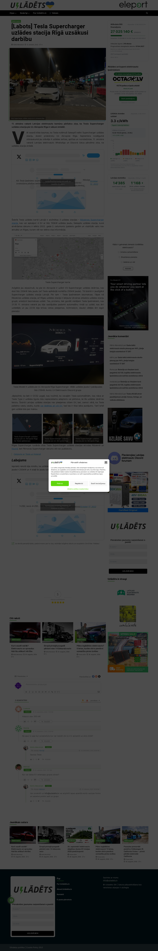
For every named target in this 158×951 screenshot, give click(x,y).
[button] (106, 462)
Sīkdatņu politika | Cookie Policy (77, 489)
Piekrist (60, 483)
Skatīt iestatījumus (98, 483)
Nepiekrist (79, 483)
